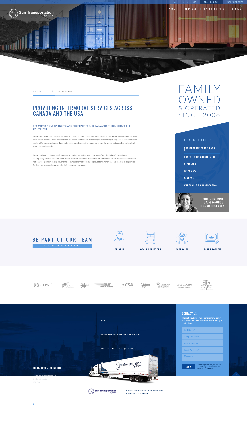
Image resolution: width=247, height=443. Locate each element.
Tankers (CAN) (107, 391)
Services (191, 8)
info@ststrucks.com (212, 205)
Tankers (189, 178)
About (173, 8)
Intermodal (191, 171)
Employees (105, 434)
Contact (237, 8)
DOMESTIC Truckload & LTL (200, 157)
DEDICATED (190, 164)
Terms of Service (203, 369)
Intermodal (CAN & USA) (111, 377)
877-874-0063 (189, 2)
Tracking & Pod (211, 2)
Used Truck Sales (235, 2)
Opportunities (214, 8)
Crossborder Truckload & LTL (200, 149)
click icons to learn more (62, 246)
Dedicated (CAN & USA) (110, 363)
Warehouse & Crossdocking (200, 185)
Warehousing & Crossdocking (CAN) (116, 405)
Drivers (104, 419)
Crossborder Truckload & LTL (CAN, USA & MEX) (121, 334)
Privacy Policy (212, 367)
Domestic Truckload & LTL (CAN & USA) (117, 349)
